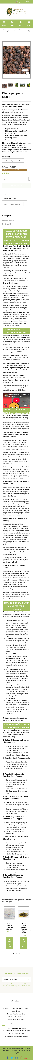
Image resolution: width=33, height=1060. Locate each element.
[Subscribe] (28, 979)
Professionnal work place (15, 1020)
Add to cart (18, 185)
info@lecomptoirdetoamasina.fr (17, 1036)
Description (6, 216)
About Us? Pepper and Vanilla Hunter (15, 1008)
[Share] (3, 194)
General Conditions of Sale (16, 1014)
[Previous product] (29, 31)
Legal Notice (15, 1011)
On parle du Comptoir (15, 1017)
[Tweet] (5, 194)
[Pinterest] (8, 194)
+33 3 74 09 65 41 (18, 1033)
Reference (5, 167)
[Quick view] (9, 920)
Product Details (8, 220)
